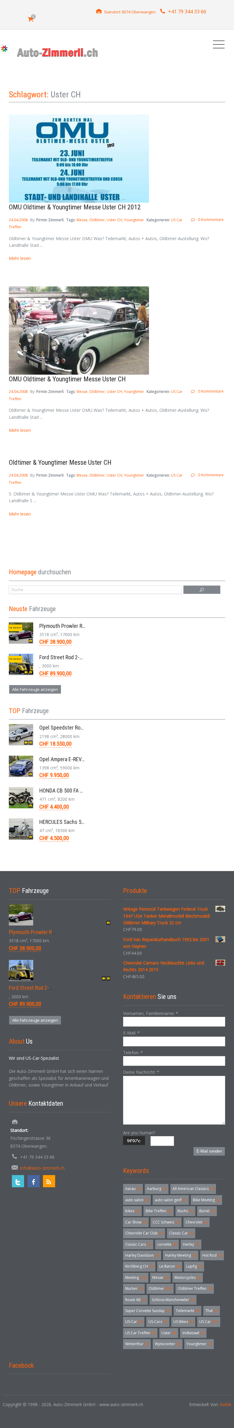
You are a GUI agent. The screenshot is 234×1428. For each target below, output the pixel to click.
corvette (167, 1244)
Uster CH (114, 219)
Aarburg (156, 1188)
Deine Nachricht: (141, 1072)
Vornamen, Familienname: (150, 1013)
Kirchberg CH (139, 1266)
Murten (134, 1288)
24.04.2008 (19, 219)
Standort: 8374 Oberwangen (130, 12)
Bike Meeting (206, 1199)
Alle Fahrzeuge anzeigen (35, 689)
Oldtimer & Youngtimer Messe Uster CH (60, 462)
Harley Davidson (142, 1255)
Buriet (207, 1210)
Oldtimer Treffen (195, 1288)
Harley (191, 1244)
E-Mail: (131, 1033)
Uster (168, 1332)
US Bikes (183, 1321)
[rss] (49, 1181)
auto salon (137, 1199)
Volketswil (193, 1332)
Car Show (136, 1222)
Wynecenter (167, 1343)
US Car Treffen (140, 1332)
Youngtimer (134, 219)
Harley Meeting (180, 1255)
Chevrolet (196, 1222)
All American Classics (193, 1188)
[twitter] (18, 1181)
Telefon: (133, 1052)
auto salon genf (171, 1199)
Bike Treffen (159, 1210)
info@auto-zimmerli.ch (42, 1168)
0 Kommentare (211, 219)
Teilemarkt (187, 1310)
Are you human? (139, 1133)
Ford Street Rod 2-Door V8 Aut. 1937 (79, 657)
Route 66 (135, 1299)
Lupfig (194, 1266)
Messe (81, 219)
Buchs (185, 1210)
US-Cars (157, 1321)
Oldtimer (97, 219)
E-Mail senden (209, 1151)
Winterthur (137, 1343)
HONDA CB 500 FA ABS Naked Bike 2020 (83, 790)
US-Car (133, 1321)
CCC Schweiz (166, 1222)
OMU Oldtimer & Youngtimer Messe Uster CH (67, 379)
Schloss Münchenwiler (173, 1299)
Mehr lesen (20, 258)
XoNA (225, 1404)
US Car (208, 1321)
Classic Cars (138, 1244)
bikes (132, 1210)
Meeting (135, 1277)
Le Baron (169, 1266)
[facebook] (33, 1181)
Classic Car (181, 1233)
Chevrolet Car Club (144, 1233)
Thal (211, 1310)
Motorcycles (188, 1277)
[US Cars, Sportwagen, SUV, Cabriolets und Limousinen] (58, 52)
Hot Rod (212, 1255)
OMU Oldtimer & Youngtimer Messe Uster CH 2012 (75, 207)
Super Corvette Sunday (147, 1310)
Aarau (133, 1188)
